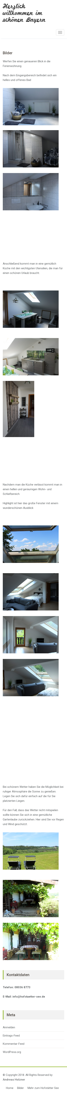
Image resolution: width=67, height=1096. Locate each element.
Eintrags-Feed (11, 1035)
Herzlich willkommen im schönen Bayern (24, 13)
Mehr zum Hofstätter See (43, 1088)
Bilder (20, 1088)
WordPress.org (12, 1052)
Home (9, 1088)
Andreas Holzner (14, 1079)
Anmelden (9, 1027)
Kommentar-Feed (13, 1043)
